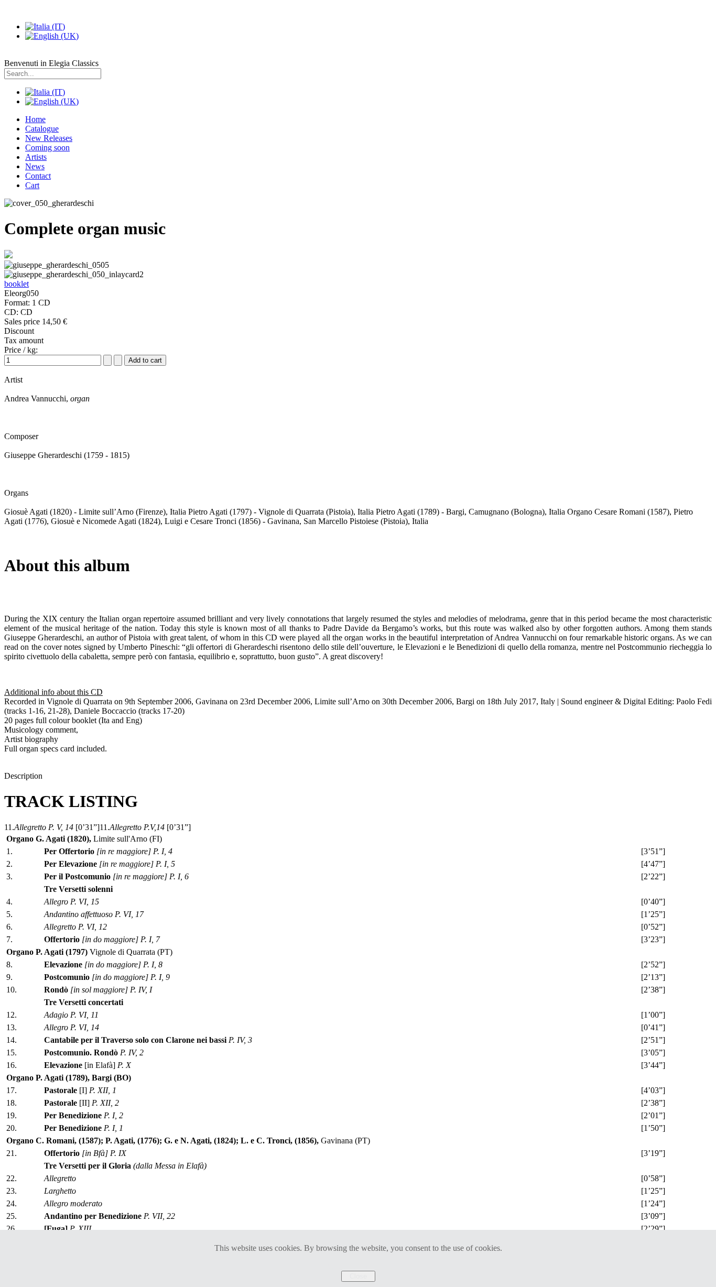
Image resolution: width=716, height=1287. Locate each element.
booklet (16, 283)
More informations (358, 1265)
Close (358, 1276)
